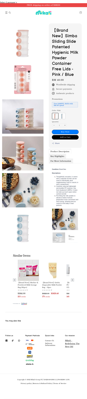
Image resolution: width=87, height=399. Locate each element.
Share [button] (57, 143)
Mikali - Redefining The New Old (72, 343)
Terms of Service (59, 383)
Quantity (55, 122)
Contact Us (49, 341)
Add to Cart (65, 137)
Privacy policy (26, 383)
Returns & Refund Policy (42, 383)
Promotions (57, 99)
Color (56, 110)
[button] (6, 12)
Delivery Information (50, 344)
